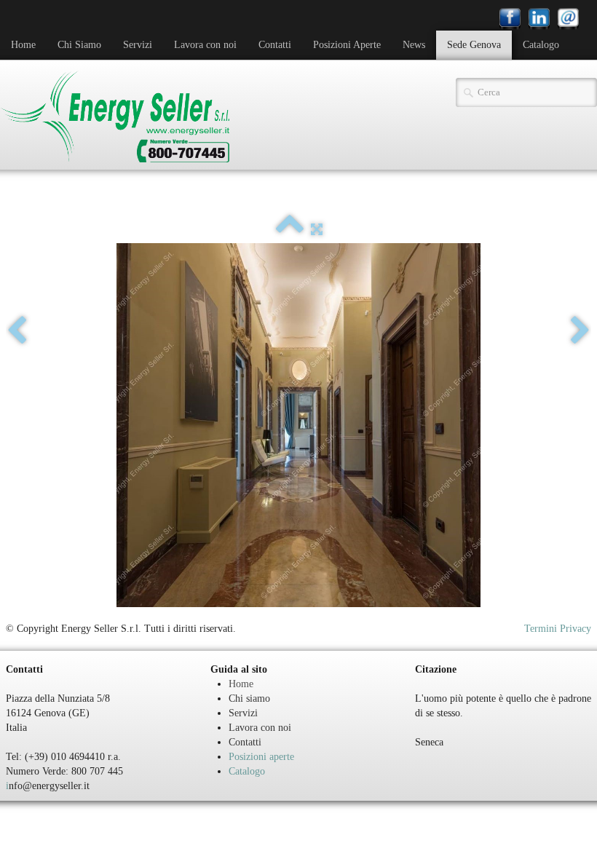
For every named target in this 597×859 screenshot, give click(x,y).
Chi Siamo (79, 44)
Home (23, 44)
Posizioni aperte (261, 756)
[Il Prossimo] (580, 331)
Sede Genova (474, 44)
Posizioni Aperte (347, 44)
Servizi (137, 44)
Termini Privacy (557, 628)
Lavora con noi (205, 44)
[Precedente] (17, 331)
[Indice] (289, 229)
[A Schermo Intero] (317, 229)
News (414, 44)
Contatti (274, 44)
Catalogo (541, 44)
